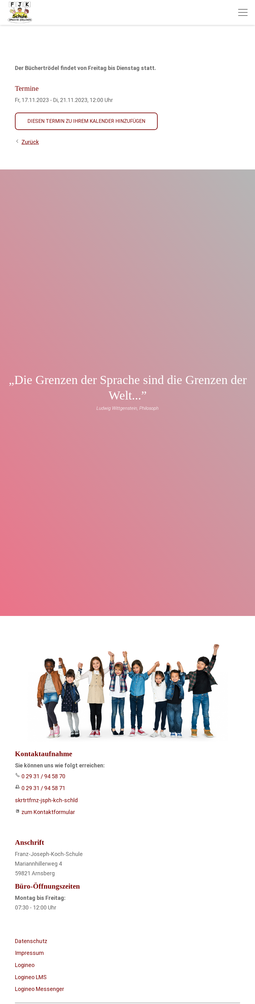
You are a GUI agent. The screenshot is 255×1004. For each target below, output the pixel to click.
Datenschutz (31, 941)
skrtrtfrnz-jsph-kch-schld (46, 800)
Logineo (25, 965)
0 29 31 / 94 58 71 (43, 788)
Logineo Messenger (39, 989)
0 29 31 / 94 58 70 (43, 776)
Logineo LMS (31, 977)
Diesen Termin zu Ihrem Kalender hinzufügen (86, 121)
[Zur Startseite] (19, 12)
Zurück (30, 142)
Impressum (29, 953)
